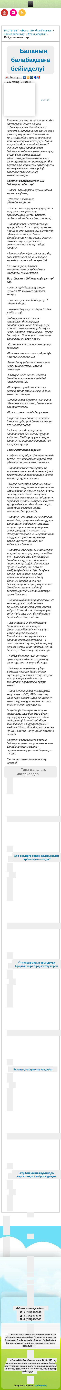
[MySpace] (35, 77)
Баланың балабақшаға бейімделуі (30, 59)
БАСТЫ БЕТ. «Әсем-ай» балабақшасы (28, 30)
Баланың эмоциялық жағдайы (32, 1069)
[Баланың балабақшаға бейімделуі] (21, 99)
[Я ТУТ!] (38, 77)
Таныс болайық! (14, 33)
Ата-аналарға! (36, 33)
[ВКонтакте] (24, 77)
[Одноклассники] (28, 77)
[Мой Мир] (31, 77)
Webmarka (41, 1385)
